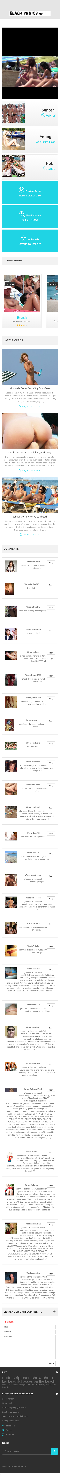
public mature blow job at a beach (30, 516)
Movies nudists (8, 1403)
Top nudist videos (14, 261)
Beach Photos (21, 1466)
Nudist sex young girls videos (14, 1407)
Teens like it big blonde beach (15, 1416)
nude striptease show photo (27, 1377)
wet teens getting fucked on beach (29, 1386)
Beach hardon (8, 1399)
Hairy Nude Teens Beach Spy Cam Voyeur (30, 388)
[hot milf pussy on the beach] (22, 293)
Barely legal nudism (10, 1412)
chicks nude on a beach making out (14, 1385)
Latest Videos (13, 340)
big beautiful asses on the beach (28, 1381)
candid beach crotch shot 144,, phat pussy (30, 452)
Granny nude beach (10, 1421)
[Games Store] (30, 13)
